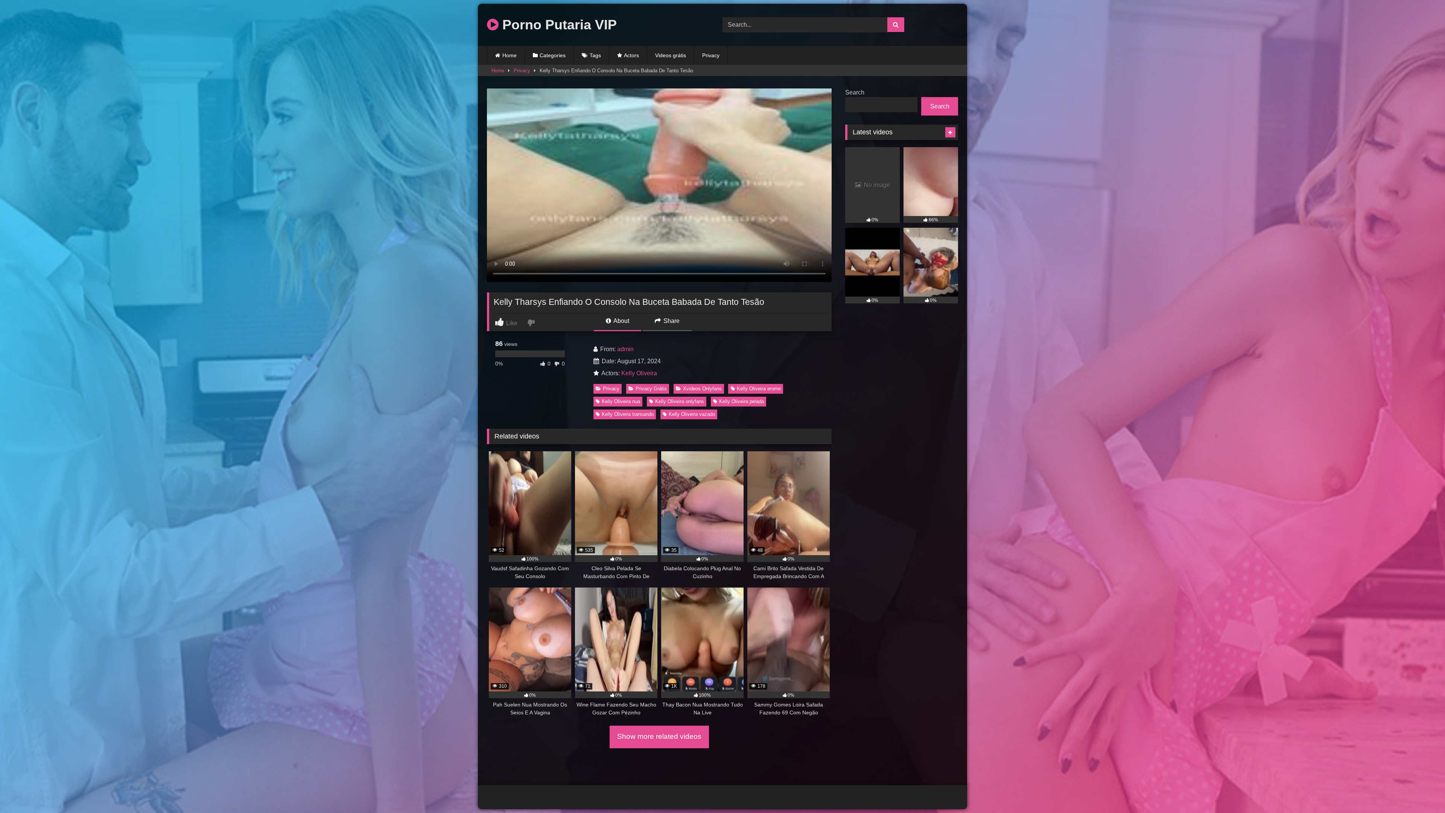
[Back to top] (1421, 790)
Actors (631, 55)
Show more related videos (659, 736)
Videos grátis (670, 55)
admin (625, 349)
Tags (595, 55)
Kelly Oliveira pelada (741, 401)
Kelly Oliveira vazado (692, 414)
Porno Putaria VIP (558, 24)
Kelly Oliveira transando (628, 414)
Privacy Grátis (651, 388)
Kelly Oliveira (639, 373)
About (620, 321)
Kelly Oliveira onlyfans (679, 401)
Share (671, 321)
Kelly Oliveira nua (621, 401)
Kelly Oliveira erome (759, 388)
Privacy (710, 55)
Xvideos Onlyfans (702, 388)
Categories (553, 55)
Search (854, 92)
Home (509, 55)
